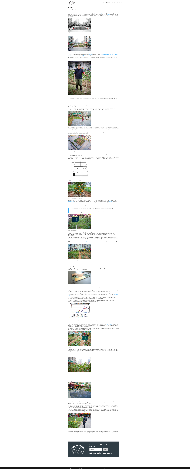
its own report (110, 321)
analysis (102, 266)
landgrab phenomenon (78, 321)
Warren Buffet (109, 324)
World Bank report (100, 320)
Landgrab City (73, 55)
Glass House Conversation (91, 435)
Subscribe (108, 2)
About (104, 2)
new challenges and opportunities (85, 241)
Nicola (70, 9)
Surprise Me (118, 2)
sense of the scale (71, 201)
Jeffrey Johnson (85, 55)
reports (106, 266)
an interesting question (100, 13)
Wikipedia (110, 201)
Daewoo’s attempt (105, 287)
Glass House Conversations (76, 13)
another (90, 54)
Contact (113, 2)
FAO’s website (105, 209)
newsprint (95, 266)
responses (108, 14)
